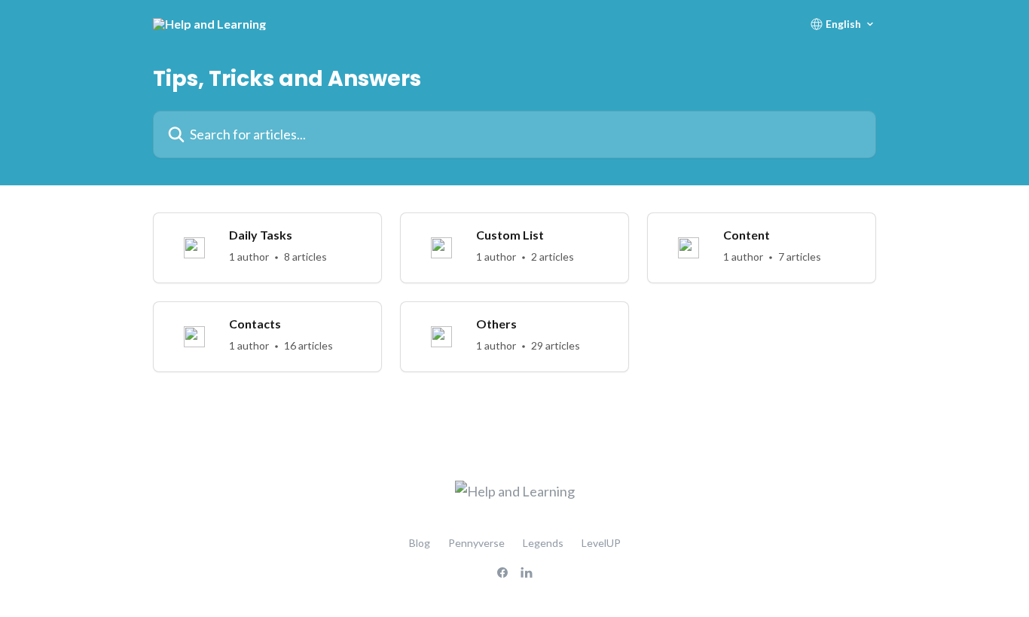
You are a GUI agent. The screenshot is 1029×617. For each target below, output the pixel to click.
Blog (419, 542)
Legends (543, 542)
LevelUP (601, 542)
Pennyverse (476, 542)
